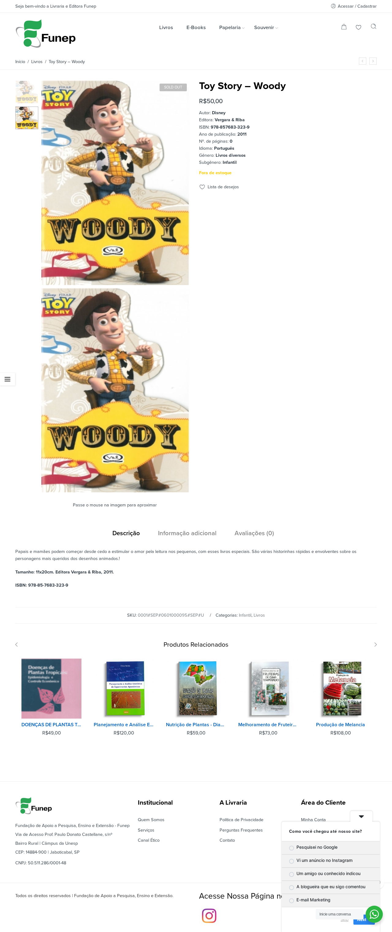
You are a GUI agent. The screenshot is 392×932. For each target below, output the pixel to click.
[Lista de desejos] (358, 28)
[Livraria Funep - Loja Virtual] (45, 33)
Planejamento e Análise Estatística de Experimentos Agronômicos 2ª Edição (124, 725)
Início (20, 61)
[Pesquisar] (374, 28)
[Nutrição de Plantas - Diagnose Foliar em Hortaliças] (196, 689)
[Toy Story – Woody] (27, 91)
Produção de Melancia (340, 725)
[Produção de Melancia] (341, 689)
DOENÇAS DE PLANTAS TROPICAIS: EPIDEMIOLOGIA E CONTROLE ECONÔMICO (51, 725)
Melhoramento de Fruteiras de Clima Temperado (268, 725)
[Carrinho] (344, 28)
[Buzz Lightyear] (362, 61)
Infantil (245, 615)
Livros (37, 61)
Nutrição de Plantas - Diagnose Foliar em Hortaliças (196, 725)
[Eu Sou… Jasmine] (373, 61)
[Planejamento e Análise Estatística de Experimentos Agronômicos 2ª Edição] (124, 689)
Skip (345, 919)
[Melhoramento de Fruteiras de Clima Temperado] (268, 689)
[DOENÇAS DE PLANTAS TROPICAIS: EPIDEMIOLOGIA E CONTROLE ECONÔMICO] (51, 689)
